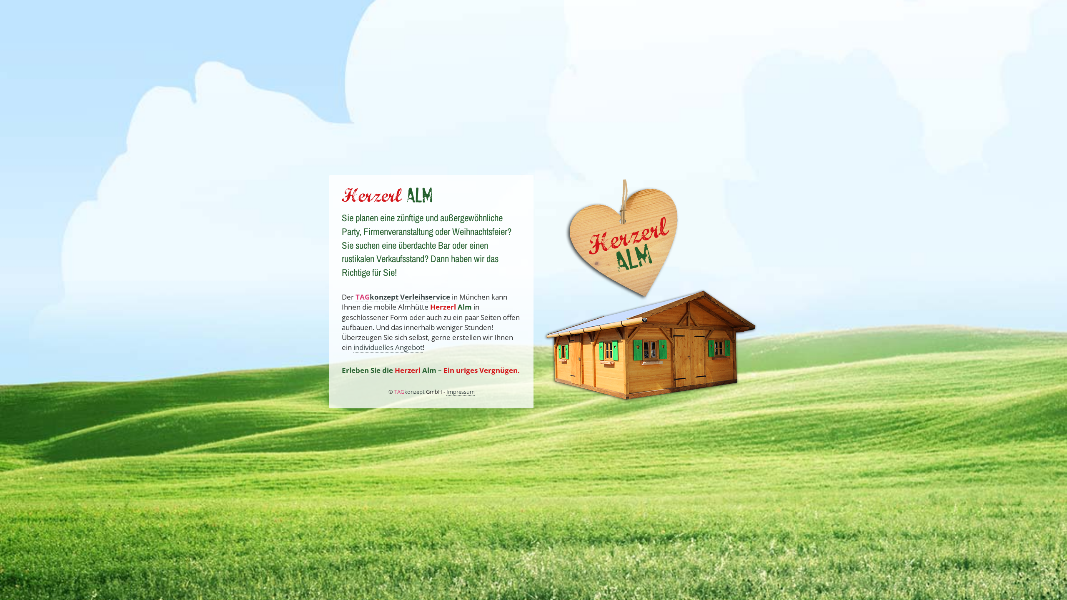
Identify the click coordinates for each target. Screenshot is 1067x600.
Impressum (460, 391)
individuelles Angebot (388, 347)
